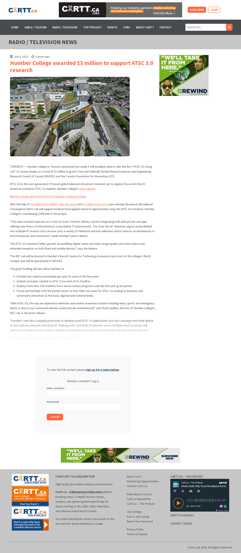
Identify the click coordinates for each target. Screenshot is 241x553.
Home (15, 27)
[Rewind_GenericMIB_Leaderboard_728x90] (120, 455)
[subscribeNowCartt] (30, 479)
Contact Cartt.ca (137, 486)
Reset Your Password (140, 521)
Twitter (187, 523)
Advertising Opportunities (142, 481)
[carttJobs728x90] (120, 10)
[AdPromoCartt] (30, 524)
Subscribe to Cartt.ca (139, 494)
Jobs (126, 27)
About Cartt (145, 27)
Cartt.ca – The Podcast (141, 504)
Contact (165, 27)
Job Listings (134, 512)
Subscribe (197, 10)
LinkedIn (175, 523)
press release (87, 189)
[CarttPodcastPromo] (30, 512)
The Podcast (92, 27)
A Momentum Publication (85, 492)
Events (112, 27)
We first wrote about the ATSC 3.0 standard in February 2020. (48, 196)
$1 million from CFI (94, 204)
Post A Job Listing (138, 516)
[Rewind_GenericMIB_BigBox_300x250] (184, 75)
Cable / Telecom (35, 27)
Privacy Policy (135, 529)
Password (53, 401)
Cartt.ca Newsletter (139, 499)
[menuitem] (15, 27)
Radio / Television (65, 27)
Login (214, 10)
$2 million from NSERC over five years (53, 204)
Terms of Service (137, 534)
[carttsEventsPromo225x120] (30, 496)
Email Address (56, 388)
